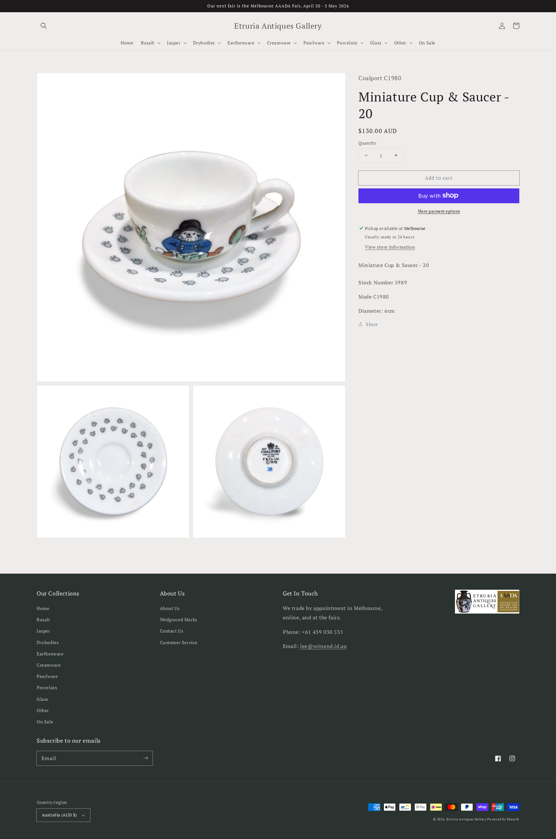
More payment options (439, 210)
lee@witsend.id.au (323, 646)
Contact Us (171, 631)
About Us (170, 608)
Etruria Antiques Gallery (466, 819)
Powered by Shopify (503, 819)
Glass (42, 699)
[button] (44, 26)
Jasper (43, 631)
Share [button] (372, 324)
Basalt (43, 619)
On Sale (45, 722)
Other (43, 710)
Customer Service (179, 642)
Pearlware (47, 676)
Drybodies (48, 642)
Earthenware (50, 654)
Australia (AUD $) (59, 815)
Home (43, 608)
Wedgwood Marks (178, 619)
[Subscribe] (145, 758)
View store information (390, 246)
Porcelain (47, 687)
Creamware (48, 665)
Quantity (367, 143)
